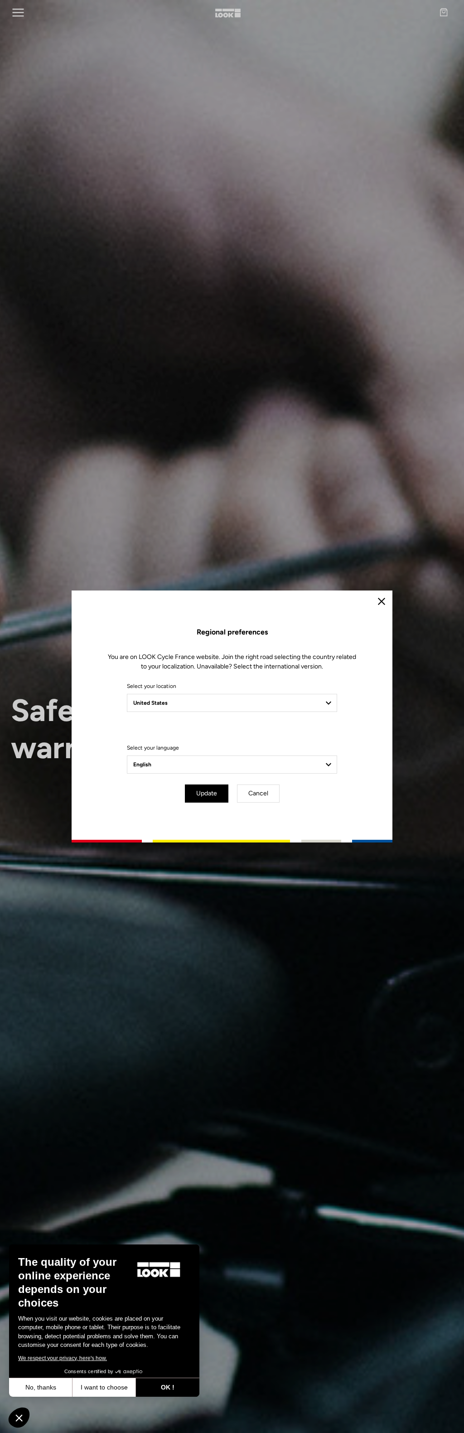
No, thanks (40, 1387)
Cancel (258, 793)
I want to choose (104, 1387)
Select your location (151, 686)
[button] (19, 1417)
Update (206, 793)
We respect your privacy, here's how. (62, 1358)
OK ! (167, 1387)
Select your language (153, 748)
